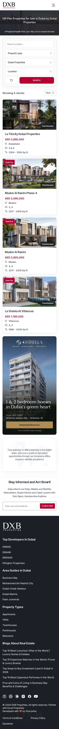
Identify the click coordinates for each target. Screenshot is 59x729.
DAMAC (7, 546)
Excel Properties (15, 708)
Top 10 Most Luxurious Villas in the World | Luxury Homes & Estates (26, 652)
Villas (5, 619)
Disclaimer (8, 723)
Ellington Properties (14, 563)
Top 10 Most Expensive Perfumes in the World (28, 677)
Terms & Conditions (12, 718)
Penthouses (9, 630)
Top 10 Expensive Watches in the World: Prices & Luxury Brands (29, 661)
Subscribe (47, 506)
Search (37, 80)
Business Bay (10, 577)
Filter (48, 92)
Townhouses (10, 625)
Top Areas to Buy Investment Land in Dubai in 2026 (28, 670)
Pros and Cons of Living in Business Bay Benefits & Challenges (25, 684)
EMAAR (7, 552)
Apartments (9, 614)
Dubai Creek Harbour (14, 588)
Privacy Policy (38, 718)
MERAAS (7, 557)
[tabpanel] (29, 385)
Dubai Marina (10, 594)
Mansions (8, 635)
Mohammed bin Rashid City (18, 583)
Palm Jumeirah (11, 599)
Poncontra (31, 711)
